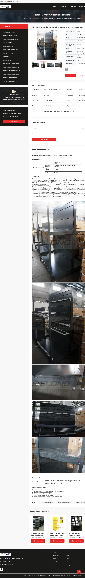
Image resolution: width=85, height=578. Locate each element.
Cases (67, 558)
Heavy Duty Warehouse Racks (11, 49)
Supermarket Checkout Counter (11, 74)
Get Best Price (70, 76)
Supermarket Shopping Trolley (11, 67)
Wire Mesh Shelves (8, 53)
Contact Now (14, 121)
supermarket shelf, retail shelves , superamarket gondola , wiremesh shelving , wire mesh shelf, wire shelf (57, 535)
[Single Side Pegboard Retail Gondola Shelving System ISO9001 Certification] (47, 45)
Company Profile (56, 555)
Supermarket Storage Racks (10, 39)
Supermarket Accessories (10, 77)
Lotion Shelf (6, 56)
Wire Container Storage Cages (11, 63)
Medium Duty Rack (8, 46)
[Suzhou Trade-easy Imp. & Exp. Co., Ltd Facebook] (66, 69)
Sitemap (68, 561)
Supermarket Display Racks (10, 35)
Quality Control (56, 561)
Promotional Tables (8, 60)
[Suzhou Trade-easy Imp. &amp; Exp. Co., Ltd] (5, 6)
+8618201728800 (16, 113)
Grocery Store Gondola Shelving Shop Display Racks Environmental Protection (37, 535)
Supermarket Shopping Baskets (11, 70)
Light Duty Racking (8, 42)
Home (25, 18)
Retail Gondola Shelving (34, 18)
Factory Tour (55, 558)
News (67, 555)
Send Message (44, 140)
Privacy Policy (69, 565)
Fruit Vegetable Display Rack (10, 81)
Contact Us (55, 565)
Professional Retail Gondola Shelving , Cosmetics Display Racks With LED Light (76, 535)
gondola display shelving (64, 502)
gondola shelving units (47, 502)
